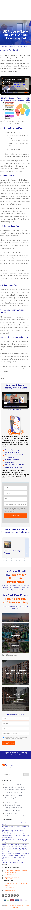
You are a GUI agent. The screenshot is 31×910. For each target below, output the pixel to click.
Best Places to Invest (11, 802)
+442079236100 (9, 875)
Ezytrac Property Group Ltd (13, 905)
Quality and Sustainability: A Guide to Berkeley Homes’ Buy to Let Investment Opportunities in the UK (15, 840)
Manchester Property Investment (15, 787)
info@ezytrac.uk (10, 891)
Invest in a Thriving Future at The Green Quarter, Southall (15, 823)
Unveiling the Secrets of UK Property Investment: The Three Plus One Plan (15, 862)
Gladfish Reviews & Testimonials (14, 816)
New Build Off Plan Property (13, 810)
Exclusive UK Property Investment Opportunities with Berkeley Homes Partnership (15, 853)
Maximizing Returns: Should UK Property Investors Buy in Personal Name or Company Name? (15, 857)
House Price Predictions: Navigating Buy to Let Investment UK (15, 827)
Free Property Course (11, 813)
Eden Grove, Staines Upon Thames (15, 547)
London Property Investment (13, 784)
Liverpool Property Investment (14, 792)
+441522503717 (9, 887)
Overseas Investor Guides (12, 805)
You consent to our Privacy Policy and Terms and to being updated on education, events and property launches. (15, 510)
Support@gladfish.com (12, 878)
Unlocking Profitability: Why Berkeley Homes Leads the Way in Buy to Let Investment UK (15, 845)
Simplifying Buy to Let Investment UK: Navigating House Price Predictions (15, 831)
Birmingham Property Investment (15, 790)
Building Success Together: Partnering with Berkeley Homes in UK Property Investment (15, 849)
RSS (27, 905)
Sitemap (15, 907)
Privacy (24, 905)
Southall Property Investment (13, 795)
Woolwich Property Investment (14, 798)
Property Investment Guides (13, 808)
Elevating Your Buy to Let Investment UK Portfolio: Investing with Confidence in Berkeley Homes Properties (15, 835)
